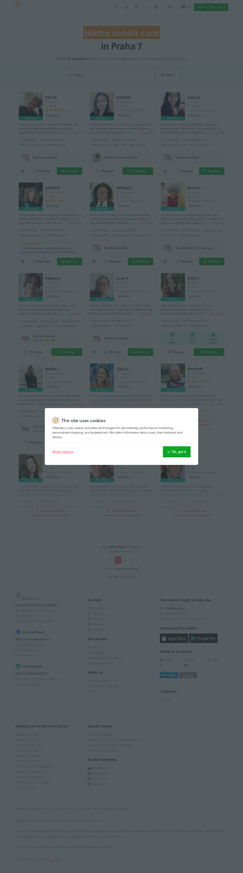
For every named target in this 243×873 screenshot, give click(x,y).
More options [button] (62, 451)
